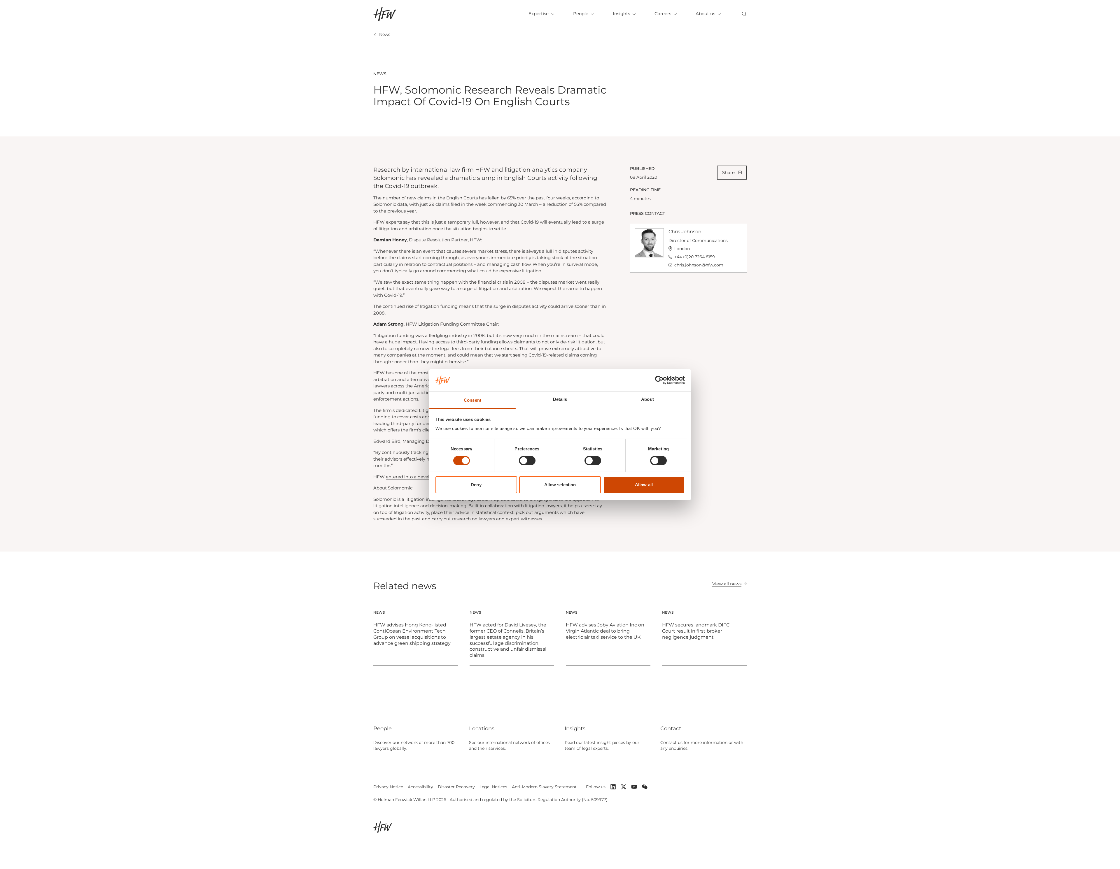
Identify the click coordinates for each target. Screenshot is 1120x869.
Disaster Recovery (456, 786)
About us (705, 13)
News (384, 34)
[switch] (527, 460)
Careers (662, 13)
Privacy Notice (388, 786)
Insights (621, 13)
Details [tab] (560, 399)
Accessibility (420, 786)
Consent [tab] (472, 400)
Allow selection (560, 484)
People (580, 13)
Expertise (538, 13)
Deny (476, 484)
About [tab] (647, 399)
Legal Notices (493, 786)
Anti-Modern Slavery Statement (544, 786)
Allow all (644, 484)
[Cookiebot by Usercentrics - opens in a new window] (659, 380)
